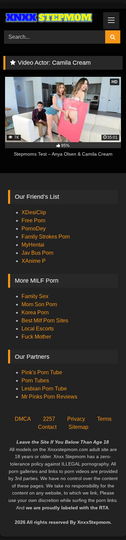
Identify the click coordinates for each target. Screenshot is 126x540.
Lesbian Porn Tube (44, 388)
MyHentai (33, 245)
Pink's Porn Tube (42, 372)
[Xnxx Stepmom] (51, 18)
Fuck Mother (36, 337)
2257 (49, 419)
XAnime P (34, 261)
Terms (104, 419)
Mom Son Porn (39, 304)
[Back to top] (105, 520)
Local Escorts (38, 328)
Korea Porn (35, 312)
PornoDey (34, 228)
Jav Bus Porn (37, 253)
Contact (47, 427)
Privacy (76, 419)
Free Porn (33, 220)
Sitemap (78, 427)
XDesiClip (34, 212)
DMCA (23, 419)
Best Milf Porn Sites (45, 320)
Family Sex (35, 296)
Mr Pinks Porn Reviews (50, 397)
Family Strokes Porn (46, 237)
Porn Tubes (35, 380)
